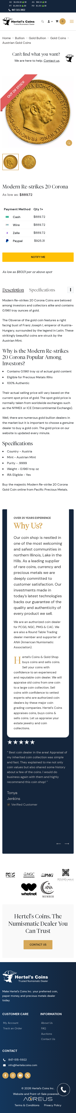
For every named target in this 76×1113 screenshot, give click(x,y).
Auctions (46, 1034)
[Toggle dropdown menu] (70, 290)
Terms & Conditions (27, 1105)
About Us (47, 1023)
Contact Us (38, 944)
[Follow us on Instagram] (13, 1075)
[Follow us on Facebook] (5, 1075)
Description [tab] (13, 289)
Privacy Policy (52, 1105)
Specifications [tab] (42, 289)
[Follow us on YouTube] (20, 1075)
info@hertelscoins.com (22, 1065)
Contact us (51, 60)
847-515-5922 (18, 10)
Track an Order (12, 1028)
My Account (10, 1023)
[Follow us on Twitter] (28, 1075)
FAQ (43, 1028)
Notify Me (38, 257)
